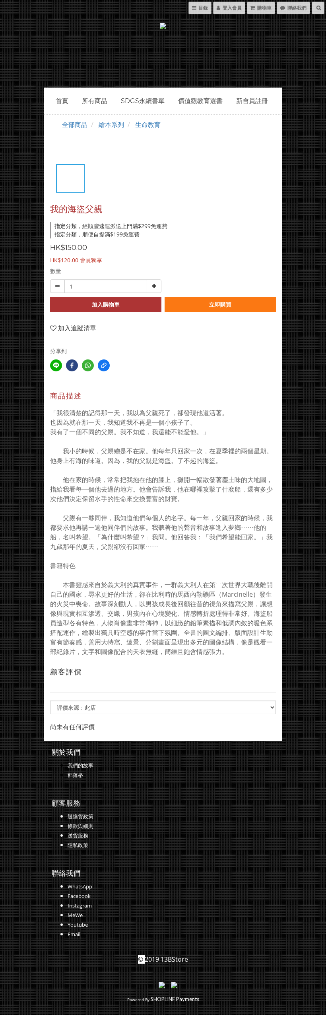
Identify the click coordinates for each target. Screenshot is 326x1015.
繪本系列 (111, 124)
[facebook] (72, 365)
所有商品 (94, 101)
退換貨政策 (80, 816)
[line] (56, 365)
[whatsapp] (88, 365)
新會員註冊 (252, 101)
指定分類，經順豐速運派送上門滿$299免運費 (110, 226)
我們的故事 (80, 765)
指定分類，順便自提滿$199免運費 (97, 234)
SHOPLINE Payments (175, 999)
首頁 (62, 101)
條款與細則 (80, 826)
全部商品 (74, 124)
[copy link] (104, 365)
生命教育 (148, 124)
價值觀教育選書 (200, 101)
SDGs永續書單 (143, 101)
